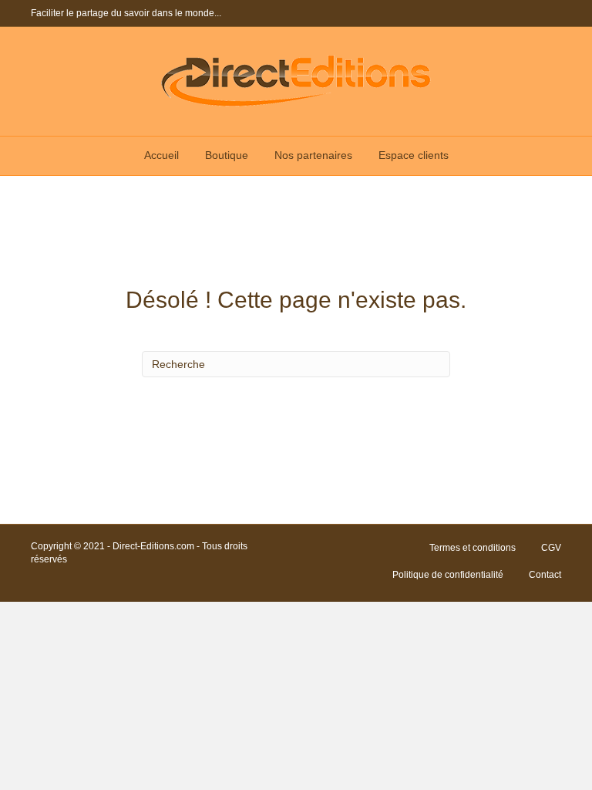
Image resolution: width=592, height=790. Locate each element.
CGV (551, 547)
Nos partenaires (313, 155)
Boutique (226, 155)
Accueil (161, 155)
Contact (545, 574)
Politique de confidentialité (447, 574)
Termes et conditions (472, 547)
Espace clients (413, 155)
